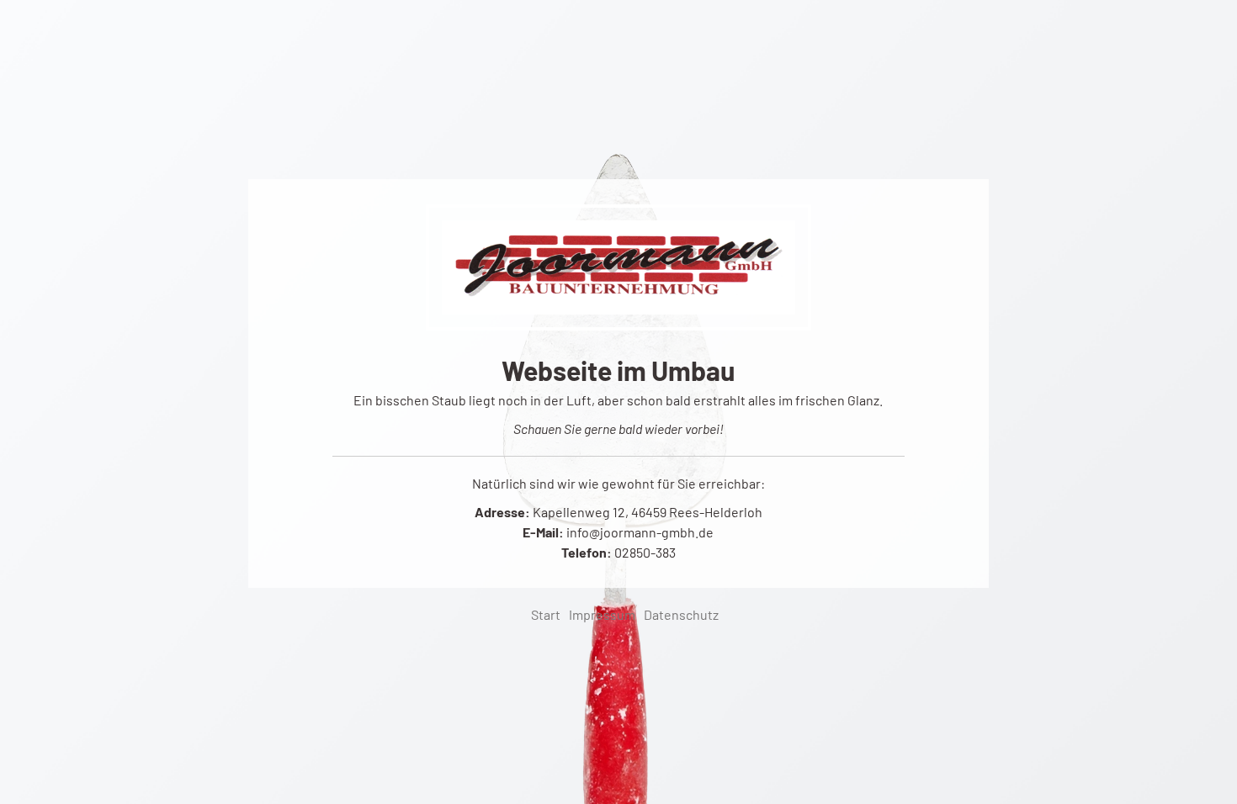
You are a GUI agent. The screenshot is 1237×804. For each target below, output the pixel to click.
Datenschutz (681, 614)
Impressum (602, 614)
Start (545, 614)
